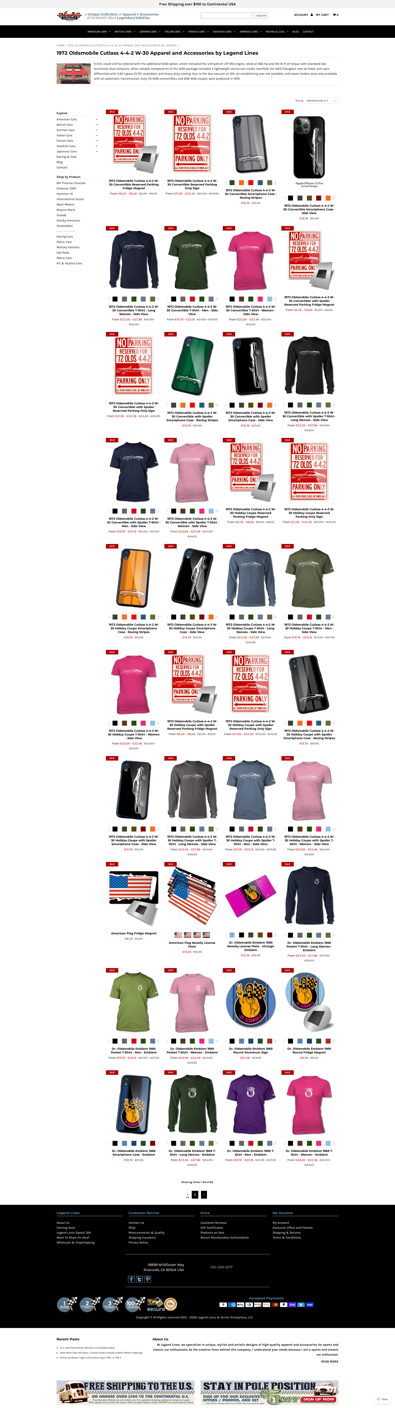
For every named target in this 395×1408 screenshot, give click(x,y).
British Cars (123, 31)
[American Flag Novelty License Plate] (192, 896)
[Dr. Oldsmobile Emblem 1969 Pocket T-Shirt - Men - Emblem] (134, 1002)
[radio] (232, 182)
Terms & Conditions (287, 1237)
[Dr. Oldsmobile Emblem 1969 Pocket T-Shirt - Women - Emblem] (192, 1002)
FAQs (132, 1227)
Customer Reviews (214, 1223)
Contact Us (136, 1223)
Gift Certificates (212, 1227)
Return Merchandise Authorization (225, 1237)
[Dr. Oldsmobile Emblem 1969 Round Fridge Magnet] (309, 1002)
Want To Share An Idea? (73, 1237)
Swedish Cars (222, 31)
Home (61, 45)
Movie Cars (64, 258)
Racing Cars (65, 236)
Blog (296, 31)
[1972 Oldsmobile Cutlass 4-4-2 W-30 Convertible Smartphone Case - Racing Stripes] (251, 144)
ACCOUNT (301, 15)
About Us (63, 1223)
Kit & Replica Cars (69, 263)
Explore (62, 113)
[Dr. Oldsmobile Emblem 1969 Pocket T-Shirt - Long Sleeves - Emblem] (309, 896)
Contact (308, 31)
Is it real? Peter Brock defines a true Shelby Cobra (87, 1347)
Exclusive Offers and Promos (293, 1227)
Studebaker (65, 226)
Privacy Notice (138, 1242)
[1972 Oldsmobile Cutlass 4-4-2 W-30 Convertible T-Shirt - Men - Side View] (192, 260)
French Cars (196, 31)
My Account (281, 1223)
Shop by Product (68, 177)
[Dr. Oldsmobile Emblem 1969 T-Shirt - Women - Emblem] (309, 1104)
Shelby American (68, 220)
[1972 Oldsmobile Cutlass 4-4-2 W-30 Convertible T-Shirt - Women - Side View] (251, 260)
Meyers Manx (66, 210)
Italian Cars (172, 31)
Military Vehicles (68, 247)
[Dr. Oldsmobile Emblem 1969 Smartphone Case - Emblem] (134, 1104)
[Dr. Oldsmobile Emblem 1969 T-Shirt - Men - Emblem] (251, 1104)
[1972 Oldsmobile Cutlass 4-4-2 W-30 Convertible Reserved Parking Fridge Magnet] (134, 144)
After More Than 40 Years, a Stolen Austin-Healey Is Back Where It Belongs (101, 1352)
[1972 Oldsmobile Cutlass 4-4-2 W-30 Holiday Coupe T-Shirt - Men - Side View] (309, 578)
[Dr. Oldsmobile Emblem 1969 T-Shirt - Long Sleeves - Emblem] (192, 1104)
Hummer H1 (65, 194)
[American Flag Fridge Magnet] (134, 896)
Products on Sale (212, 1232)
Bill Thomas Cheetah (71, 183)
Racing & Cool (275, 31)
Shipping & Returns (287, 1232)
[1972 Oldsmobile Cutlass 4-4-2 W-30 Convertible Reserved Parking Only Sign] (192, 144)
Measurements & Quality (146, 1232)
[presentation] (275, 182)
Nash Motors (65, 204)
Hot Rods (63, 252)
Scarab (61, 215)
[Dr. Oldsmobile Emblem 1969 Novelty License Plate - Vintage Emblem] (251, 896)
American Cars (97, 31)
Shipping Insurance (142, 1237)
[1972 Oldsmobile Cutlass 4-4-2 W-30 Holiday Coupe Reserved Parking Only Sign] (309, 472)
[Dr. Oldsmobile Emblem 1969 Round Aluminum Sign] (251, 1002)
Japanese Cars (248, 31)
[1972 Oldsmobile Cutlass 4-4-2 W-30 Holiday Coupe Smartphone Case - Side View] (192, 578)
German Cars (148, 31)
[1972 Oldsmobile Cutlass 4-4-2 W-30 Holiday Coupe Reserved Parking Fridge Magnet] (251, 472)
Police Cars (64, 242)
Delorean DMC (66, 188)
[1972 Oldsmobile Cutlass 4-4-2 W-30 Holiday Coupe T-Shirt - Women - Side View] (134, 684)
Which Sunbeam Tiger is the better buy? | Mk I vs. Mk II (90, 1357)
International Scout (70, 199)
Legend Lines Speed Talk (74, 1232)
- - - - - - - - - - (65, 231)
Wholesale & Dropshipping (75, 1242)
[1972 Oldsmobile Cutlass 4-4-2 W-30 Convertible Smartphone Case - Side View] (309, 151)
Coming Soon (66, 1227)
